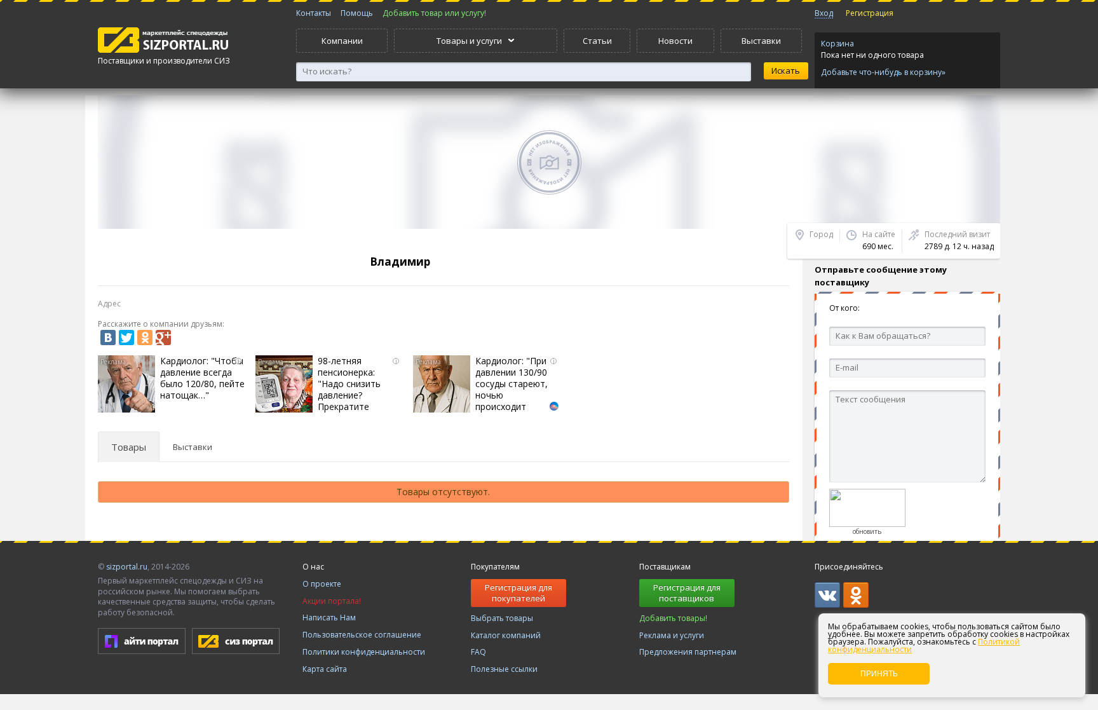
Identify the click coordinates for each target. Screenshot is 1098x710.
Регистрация (869, 13)
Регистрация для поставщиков (687, 593)
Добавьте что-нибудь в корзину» (883, 72)
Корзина (837, 43)
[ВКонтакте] (108, 337)
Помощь (357, 13)
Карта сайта (324, 669)
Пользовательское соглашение (361, 634)
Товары (128, 447)
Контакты (313, 13)
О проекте (321, 583)
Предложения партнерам (687, 651)
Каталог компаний (506, 635)
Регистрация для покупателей (518, 593)
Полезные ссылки (504, 669)
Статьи (597, 40)
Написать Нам (329, 617)
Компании (342, 40)
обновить (867, 531)
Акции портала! (331, 601)
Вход (824, 13)
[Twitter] (126, 337)
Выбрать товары (502, 618)
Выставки (761, 40)
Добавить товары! (673, 618)
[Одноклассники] (144, 337)
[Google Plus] (163, 337)
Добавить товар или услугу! (434, 13)
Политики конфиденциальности (363, 651)
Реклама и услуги (671, 635)
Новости (675, 40)
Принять (879, 673)
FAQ (478, 651)
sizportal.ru (126, 566)
